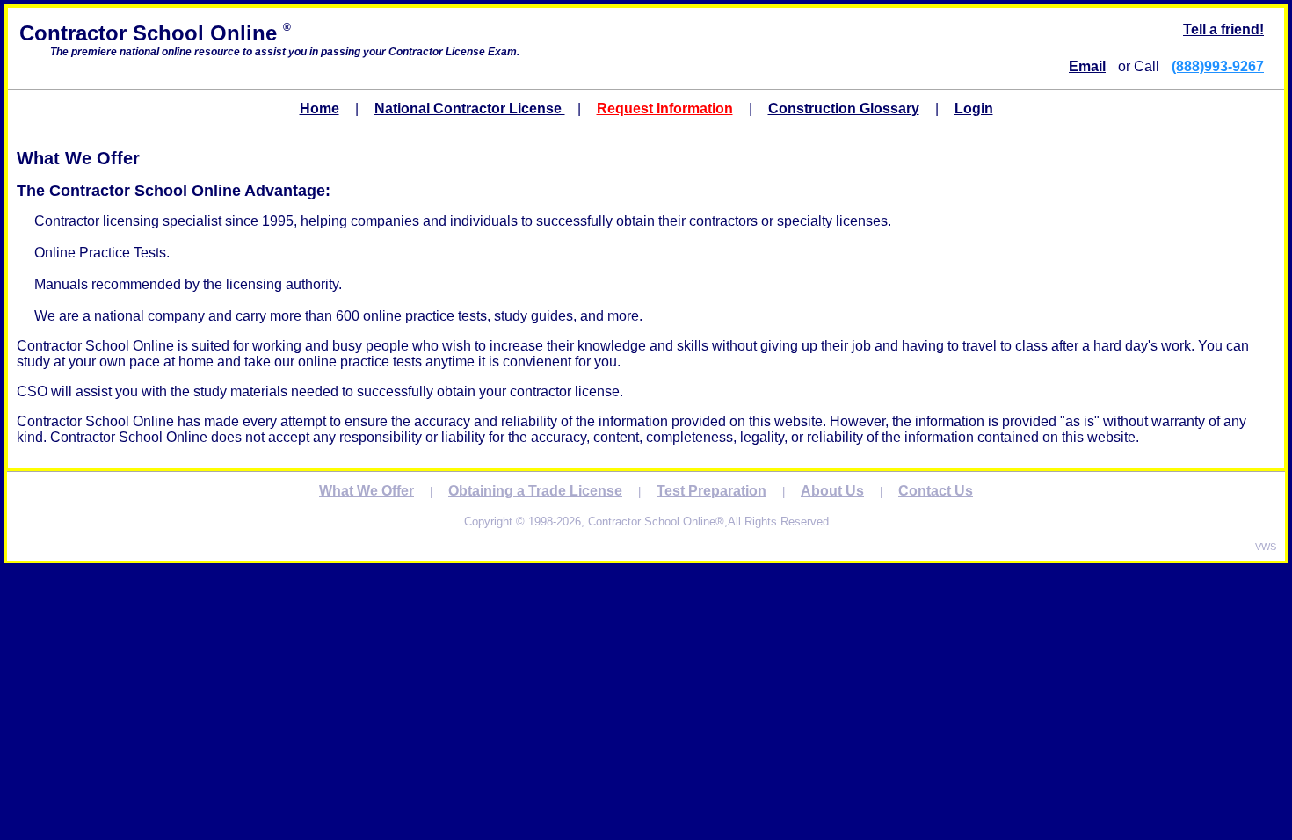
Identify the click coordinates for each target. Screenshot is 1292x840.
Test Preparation (711, 490)
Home (319, 108)
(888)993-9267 (1218, 66)
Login (973, 108)
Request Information (665, 108)
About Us (832, 490)
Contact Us (935, 490)
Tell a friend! (1223, 29)
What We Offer (366, 490)
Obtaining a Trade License (535, 490)
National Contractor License (469, 108)
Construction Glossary (843, 108)
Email (1087, 66)
